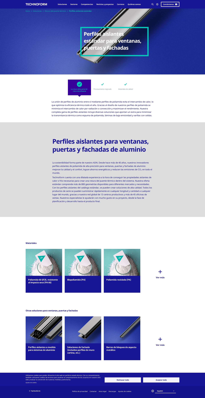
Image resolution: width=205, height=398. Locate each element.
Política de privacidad (80, 391)
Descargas (112, 391)
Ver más (160, 277)
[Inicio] (36, 4)
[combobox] (166, 390)
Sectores (74, 4)
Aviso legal (102, 391)
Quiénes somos (134, 4)
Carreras (120, 4)
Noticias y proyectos (105, 4)
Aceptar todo (161, 380)
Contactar (93, 391)
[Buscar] (153, 4)
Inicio (28, 11)
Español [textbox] (160, 391)
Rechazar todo (123, 380)
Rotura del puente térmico (55, 11)
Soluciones (62, 4)
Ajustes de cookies (31, 382)
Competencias (87, 4)
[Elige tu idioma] (157, 4)
